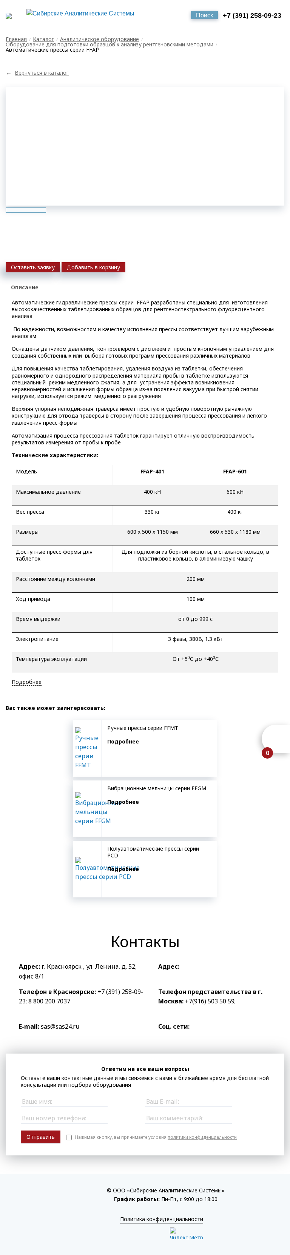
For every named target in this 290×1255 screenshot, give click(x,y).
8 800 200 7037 (49, 1001)
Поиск (204, 15)
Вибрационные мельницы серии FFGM (156, 788)
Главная (16, 39)
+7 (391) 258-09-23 (252, 15)
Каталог (43, 39)
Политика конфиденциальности (161, 1219)
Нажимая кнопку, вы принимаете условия (156, 1137)
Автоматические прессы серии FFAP (52, 49)
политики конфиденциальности (202, 1137)
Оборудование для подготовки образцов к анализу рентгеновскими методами (109, 44)
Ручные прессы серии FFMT (142, 728)
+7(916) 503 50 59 (209, 1001)
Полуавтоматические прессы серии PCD (153, 852)
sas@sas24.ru (60, 1026)
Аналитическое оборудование (99, 39)
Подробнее (123, 741)
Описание (25, 287)
